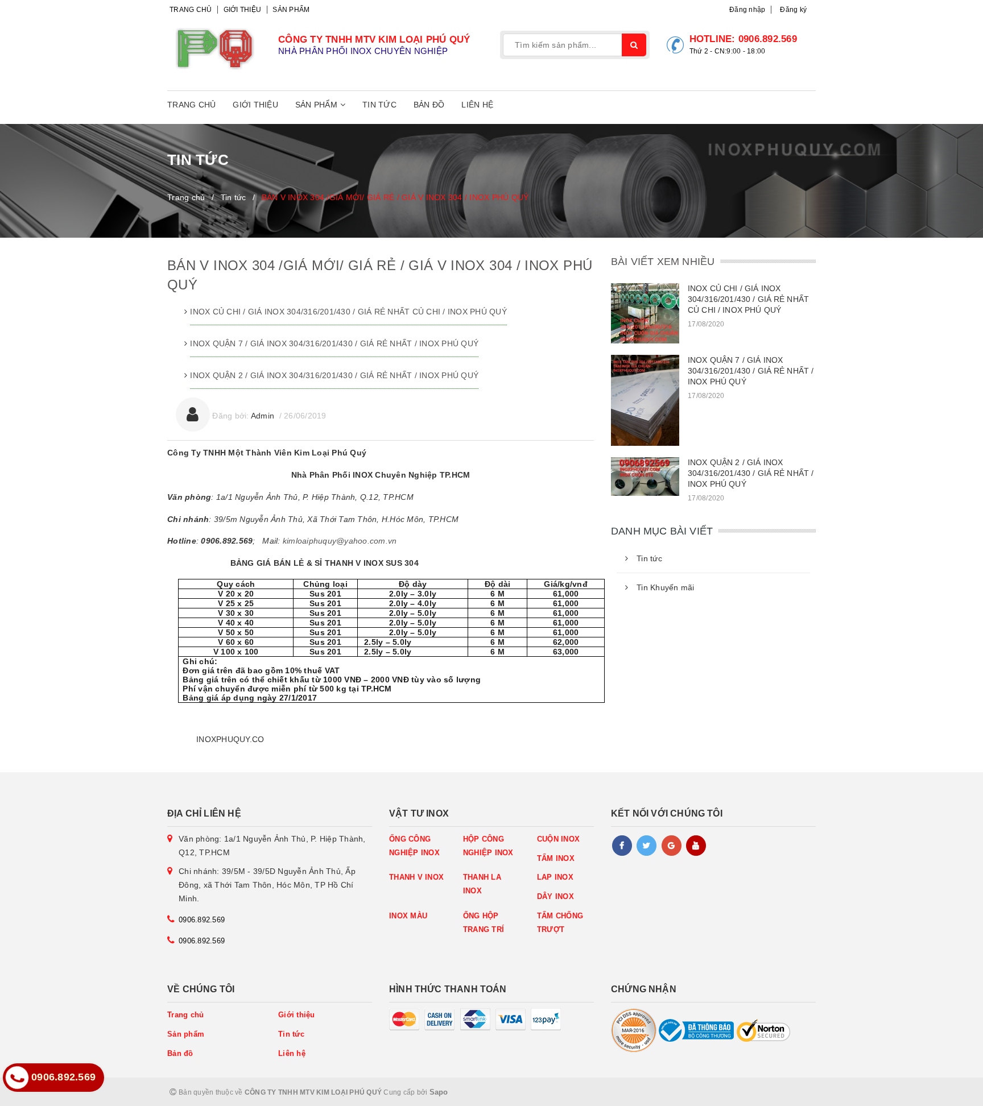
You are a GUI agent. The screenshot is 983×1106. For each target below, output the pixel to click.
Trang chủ (191, 10)
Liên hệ (477, 104)
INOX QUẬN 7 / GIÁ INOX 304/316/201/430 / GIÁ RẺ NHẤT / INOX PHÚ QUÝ (334, 343)
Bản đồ (429, 104)
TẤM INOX (556, 858)
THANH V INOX (416, 877)
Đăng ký (793, 10)
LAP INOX (555, 877)
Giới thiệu (243, 10)
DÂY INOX (555, 896)
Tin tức (379, 104)
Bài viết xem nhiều (662, 261)
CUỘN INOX (558, 839)
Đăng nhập (747, 10)
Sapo (438, 1092)
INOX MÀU (408, 916)
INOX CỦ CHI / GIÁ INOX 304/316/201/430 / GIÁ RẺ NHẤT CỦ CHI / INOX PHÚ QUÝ (348, 311)
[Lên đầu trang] (948, 1091)
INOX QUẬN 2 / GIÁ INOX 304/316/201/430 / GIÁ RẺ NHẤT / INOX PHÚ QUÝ (334, 375)
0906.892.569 (767, 39)
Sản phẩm (290, 10)
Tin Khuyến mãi (666, 587)
